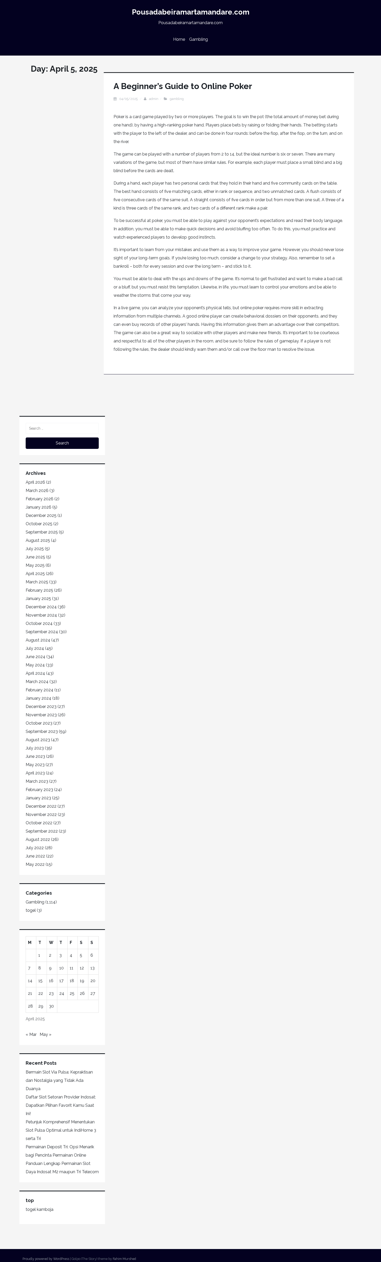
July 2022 (35, 847)
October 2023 (39, 723)
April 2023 (35, 773)
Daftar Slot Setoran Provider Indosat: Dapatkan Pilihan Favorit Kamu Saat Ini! (61, 1105)
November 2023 (41, 714)
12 (82, 968)
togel (31, 910)
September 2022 (42, 831)
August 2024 (38, 640)
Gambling (198, 39)
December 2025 (41, 515)
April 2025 (35, 573)
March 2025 (37, 581)
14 (30, 980)
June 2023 (35, 756)
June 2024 (35, 656)
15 (40, 980)
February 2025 (39, 590)
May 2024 (35, 665)
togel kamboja (39, 1209)
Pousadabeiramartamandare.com (190, 12)
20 (92, 980)
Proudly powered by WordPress (46, 1259)
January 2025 (38, 598)
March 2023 (37, 781)
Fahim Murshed (124, 1259)
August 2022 (38, 839)
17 (61, 980)
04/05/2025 (128, 99)
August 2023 (38, 739)
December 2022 (41, 806)
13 (92, 968)
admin (153, 99)
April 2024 (35, 673)
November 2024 (41, 615)
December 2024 (41, 606)
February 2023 (39, 789)
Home (179, 39)
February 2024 (39, 689)
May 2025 (35, 565)
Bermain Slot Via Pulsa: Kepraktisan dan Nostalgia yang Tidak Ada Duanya (59, 1080)
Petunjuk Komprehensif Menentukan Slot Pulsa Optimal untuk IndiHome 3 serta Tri (61, 1130)
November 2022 (41, 814)
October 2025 (39, 523)
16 (51, 980)
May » (45, 1034)
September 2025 (42, 532)
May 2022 (35, 864)
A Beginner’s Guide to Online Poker (183, 86)
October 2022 (39, 822)
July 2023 (35, 748)
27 (92, 993)
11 (71, 968)
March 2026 (37, 490)
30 (51, 1006)
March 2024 (37, 681)
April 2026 (35, 482)
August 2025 (38, 540)
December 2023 (41, 706)
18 (72, 980)
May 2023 (35, 764)
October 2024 (39, 623)
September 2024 (42, 631)
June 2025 (35, 557)
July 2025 (35, 548)
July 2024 (35, 648)
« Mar (31, 1034)
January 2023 (38, 797)
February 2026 (39, 498)
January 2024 (38, 698)
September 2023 (42, 731)
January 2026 (38, 507)
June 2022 (35, 856)
